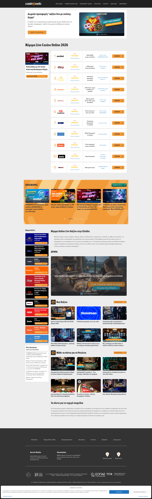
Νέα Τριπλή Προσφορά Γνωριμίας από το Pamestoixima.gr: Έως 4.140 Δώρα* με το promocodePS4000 (36, 367)
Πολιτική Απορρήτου (7, 496)
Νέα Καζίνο (34, 440)
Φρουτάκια (82, 440)
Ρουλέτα (93, 440)
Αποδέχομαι (119, 492)
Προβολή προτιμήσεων (140, 492)
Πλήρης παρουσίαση (74, 58)
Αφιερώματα (117, 440)
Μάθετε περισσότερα (37, 32)
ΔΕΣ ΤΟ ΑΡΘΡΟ (86, 292)
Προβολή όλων (117, 185)
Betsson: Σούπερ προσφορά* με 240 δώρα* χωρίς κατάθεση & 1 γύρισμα (36, 361)
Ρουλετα (105, 4)
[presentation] (65, 218)
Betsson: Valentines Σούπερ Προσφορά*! (34, 378)
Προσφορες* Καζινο (86, 4)
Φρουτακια (97, 4)
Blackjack (114, 4)
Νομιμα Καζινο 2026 (71, 4)
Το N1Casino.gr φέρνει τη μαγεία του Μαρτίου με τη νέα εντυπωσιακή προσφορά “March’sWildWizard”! (36, 373)
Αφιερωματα (123, 4)
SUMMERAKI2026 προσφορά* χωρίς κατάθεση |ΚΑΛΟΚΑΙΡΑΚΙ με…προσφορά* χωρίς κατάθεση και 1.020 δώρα (36, 355)
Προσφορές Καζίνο (67, 440)
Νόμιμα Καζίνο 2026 (49, 440)
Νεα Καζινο (59, 4)
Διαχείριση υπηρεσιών (143, 496)
